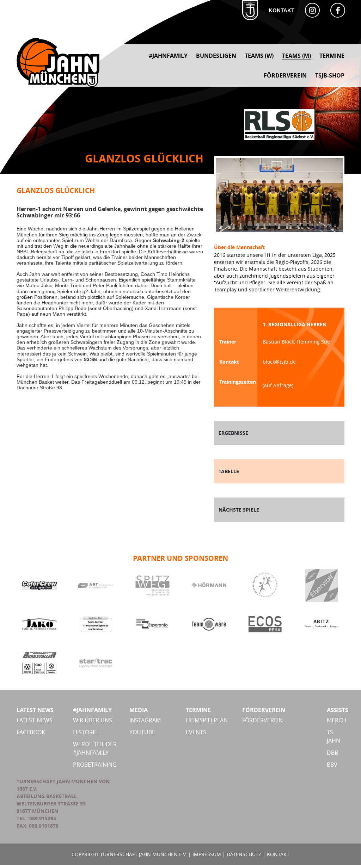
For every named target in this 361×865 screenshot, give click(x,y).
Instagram (145, 720)
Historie (85, 732)
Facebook (31, 732)
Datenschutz (244, 854)
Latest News (35, 720)
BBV (332, 764)
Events (196, 732)
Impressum (206, 854)
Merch (336, 720)
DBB (332, 752)
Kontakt (281, 10)
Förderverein (262, 720)
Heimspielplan (207, 720)
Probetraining (95, 764)
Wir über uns (92, 720)
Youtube (142, 732)
